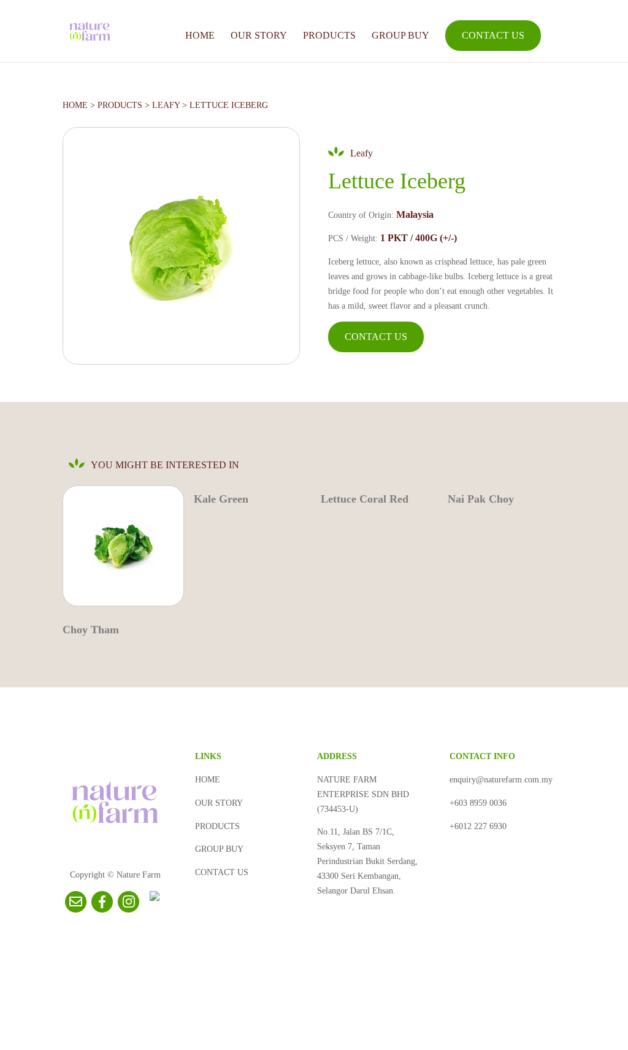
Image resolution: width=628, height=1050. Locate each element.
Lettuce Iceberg (229, 105)
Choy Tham (91, 629)
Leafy (166, 105)
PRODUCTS (329, 35)
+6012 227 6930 (478, 826)
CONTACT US (493, 35)
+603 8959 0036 (478, 803)
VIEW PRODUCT (120, 551)
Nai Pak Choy (481, 499)
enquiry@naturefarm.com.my (501, 779)
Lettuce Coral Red (364, 499)
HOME (200, 35)
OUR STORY (259, 35)
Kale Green (221, 499)
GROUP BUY (400, 35)
